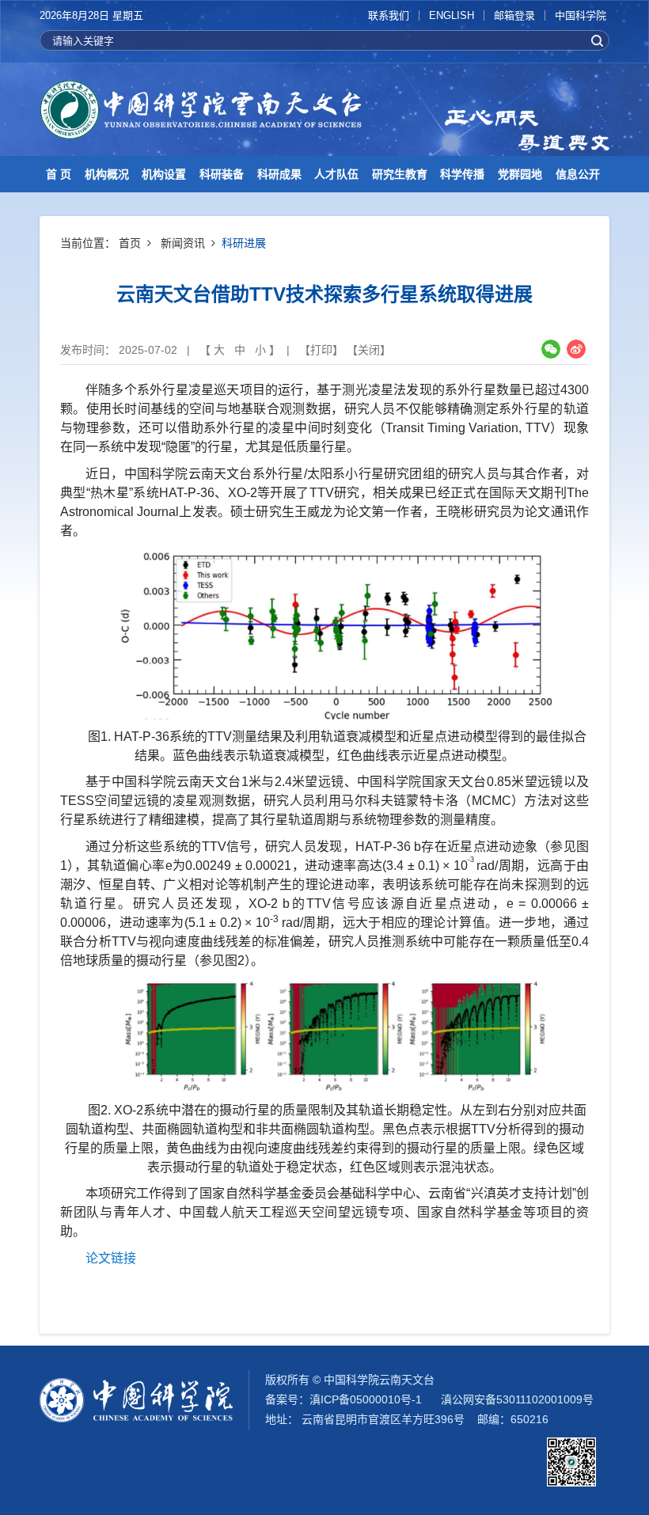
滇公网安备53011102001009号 (517, 1399)
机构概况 (107, 174)
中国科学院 (580, 15)
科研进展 (244, 243)
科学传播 (462, 174)
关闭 (369, 350)
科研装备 (221, 174)
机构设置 (164, 174)
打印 (321, 350)
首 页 (58, 174)
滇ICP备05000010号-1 (365, 1399)
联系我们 (388, 15)
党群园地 (520, 174)
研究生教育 (399, 174)
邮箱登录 (514, 15)
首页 (130, 243)
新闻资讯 (183, 243)
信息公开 (578, 174)
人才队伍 (336, 174)
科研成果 (279, 174)
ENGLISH (451, 15)
